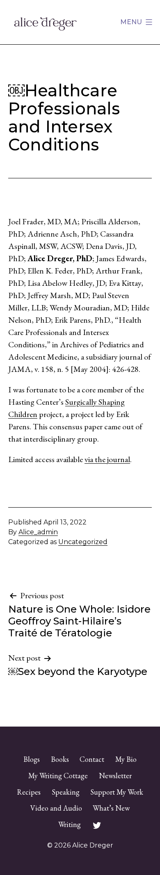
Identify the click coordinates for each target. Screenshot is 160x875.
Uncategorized (82, 542)
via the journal (107, 459)
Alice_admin (38, 532)
